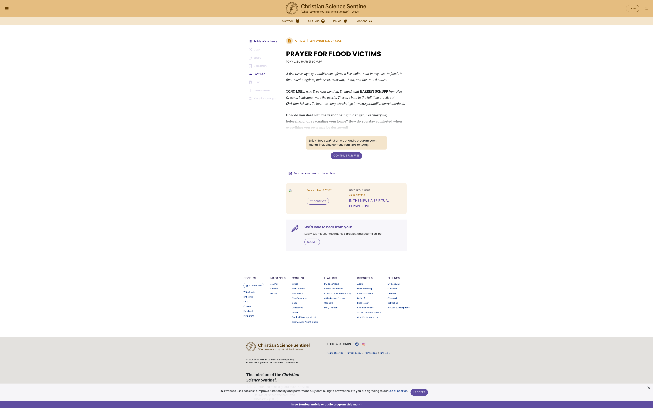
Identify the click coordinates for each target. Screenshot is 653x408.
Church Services (365, 308)
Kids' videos (297, 293)
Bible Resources (299, 298)
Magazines (278, 278)
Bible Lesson (363, 303)
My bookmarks (331, 284)
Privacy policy (354, 352)
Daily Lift (361, 298)
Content (298, 278)
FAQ (245, 302)
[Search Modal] (646, 8)
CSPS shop (393, 303)
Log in (633, 8)
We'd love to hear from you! (328, 227)
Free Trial (392, 293)
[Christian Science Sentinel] (326, 8)
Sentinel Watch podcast (304, 317)
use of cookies (397, 391)
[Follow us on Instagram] (364, 344)
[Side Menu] (7, 8)
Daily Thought (331, 308)
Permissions (371, 352)
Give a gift (393, 298)
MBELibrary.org (364, 289)
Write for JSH (250, 292)
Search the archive (333, 289)
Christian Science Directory (337, 293)
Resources (365, 278)
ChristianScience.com (368, 317)
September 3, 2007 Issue (325, 41)
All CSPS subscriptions (398, 308)
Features (330, 278)
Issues (295, 284)
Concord (328, 303)
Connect (250, 278)
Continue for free (346, 156)
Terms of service (335, 352)
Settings (394, 278)
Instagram (249, 316)
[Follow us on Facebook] (357, 344)
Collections (297, 308)
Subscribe (392, 289)
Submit (312, 242)
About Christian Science (369, 312)
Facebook (248, 311)
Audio (295, 312)
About (360, 284)
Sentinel (274, 289)
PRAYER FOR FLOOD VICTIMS (333, 54)
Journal (274, 284)
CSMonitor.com (365, 293)
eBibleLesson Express (334, 298)
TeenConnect (298, 289)
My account (393, 284)
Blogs (294, 303)
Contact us (255, 285)
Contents (320, 201)
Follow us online (339, 344)
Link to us (248, 297)
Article (300, 41)
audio (305, 322)
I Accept (419, 392)
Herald (273, 293)
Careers (247, 306)
